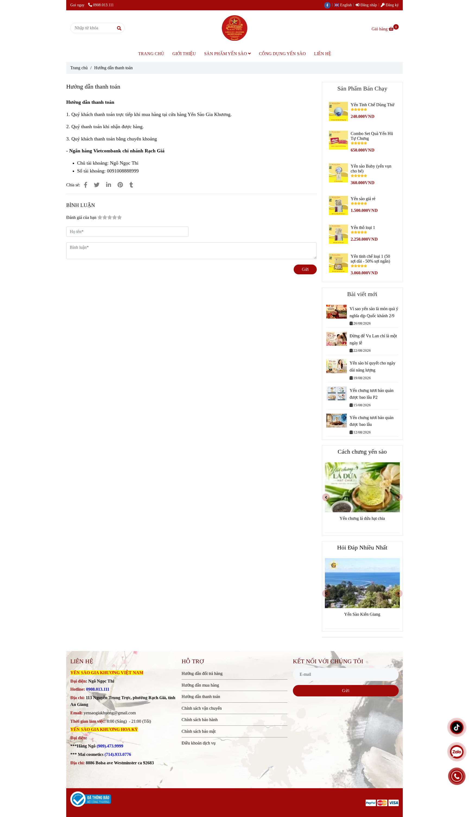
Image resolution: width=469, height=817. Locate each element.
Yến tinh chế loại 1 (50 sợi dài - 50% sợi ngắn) (370, 258)
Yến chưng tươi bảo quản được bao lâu (372, 421)
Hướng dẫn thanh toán (201, 696)
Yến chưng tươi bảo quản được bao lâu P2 (372, 394)
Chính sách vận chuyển (202, 708)
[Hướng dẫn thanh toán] (234, 28)
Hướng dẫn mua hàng (200, 685)
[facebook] (328, 5)
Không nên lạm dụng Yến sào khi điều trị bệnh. (362, 618)
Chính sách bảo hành (200, 719)
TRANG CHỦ (151, 53)
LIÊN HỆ (322, 53)
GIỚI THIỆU (184, 53)
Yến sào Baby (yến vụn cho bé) (371, 168)
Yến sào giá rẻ (363, 198)
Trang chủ (79, 67)
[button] (344, 5)
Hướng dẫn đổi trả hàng (202, 673)
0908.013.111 (103, 5)
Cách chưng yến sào (362, 451)
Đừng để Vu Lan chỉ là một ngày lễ (373, 339)
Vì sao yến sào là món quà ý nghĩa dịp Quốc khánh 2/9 (374, 312)
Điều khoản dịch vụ (199, 743)
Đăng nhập (368, 5)
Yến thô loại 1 (363, 227)
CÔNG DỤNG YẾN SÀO (282, 53)
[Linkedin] (108, 185)
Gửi (305, 269)
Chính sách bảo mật (199, 731)
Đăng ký (392, 5)
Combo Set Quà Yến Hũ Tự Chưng (372, 136)
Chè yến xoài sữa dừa (362, 518)
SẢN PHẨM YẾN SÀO (226, 53)
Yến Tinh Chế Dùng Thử (372, 104)
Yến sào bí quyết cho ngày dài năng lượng (372, 366)
